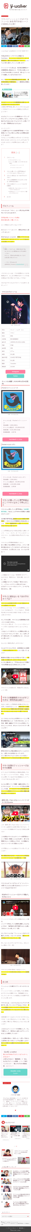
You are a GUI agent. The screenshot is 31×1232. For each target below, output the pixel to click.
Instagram (15, 371)
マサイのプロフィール (15, 160)
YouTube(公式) (14, 414)
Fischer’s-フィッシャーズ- (17, 165)
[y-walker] (15, 9)
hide (18, 152)
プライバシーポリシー (12, 1228)
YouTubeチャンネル (15, 439)
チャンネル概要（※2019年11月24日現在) (18, 162)
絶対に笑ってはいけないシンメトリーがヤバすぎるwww (18, 189)
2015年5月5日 (20, 264)
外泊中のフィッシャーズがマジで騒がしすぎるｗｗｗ (18, 192)
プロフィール (10, 157)
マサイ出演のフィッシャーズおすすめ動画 (17, 185)
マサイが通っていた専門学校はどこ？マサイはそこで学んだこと (16, 172)
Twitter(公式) (17, 325)
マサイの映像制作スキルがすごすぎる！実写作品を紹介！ (17, 180)
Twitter (15, 376)
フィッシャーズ (5, 16)
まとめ (9, 197)
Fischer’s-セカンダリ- (16, 167)
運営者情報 (21, 1228)
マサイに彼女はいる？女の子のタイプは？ (17, 176)
